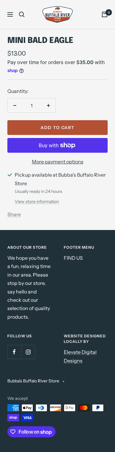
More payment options (57, 162)
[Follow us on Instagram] (28, 352)
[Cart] (105, 14)
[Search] (22, 14)
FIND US (73, 258)
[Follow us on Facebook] (14, 352)
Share (14, 214)
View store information (37, 201)
